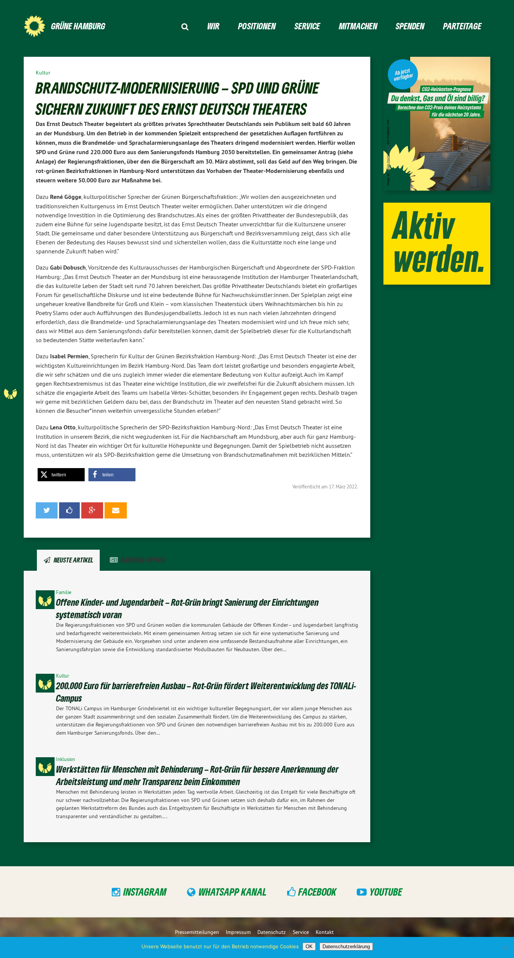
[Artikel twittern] (47, 510)
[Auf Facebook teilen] (69, 510)
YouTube (386, 891)
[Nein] (504, 947)
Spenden (410, 25)
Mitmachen (358, 25)
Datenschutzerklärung (346, 946)
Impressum (238, 932)
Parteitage (462, 25)
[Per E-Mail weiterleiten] (116, 510)
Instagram (145, 891)
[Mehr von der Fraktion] (29, 392)
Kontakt (325, 932)
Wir (213, 25)
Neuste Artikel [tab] (73, 560)
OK (309, 946)
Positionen (257, 25)
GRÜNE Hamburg (78, 25)
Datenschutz (271, 932)
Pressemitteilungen (197, 932)
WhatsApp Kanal (233, 891)
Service (307, 25)
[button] (61, 474)
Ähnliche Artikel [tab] (143, 560)
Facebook (317, 891)
